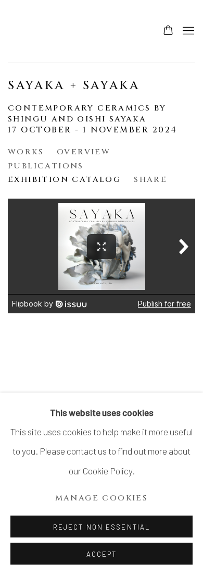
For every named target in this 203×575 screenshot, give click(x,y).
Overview (83, 151)
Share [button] (150, 179)
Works (26, 151)
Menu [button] (187, 31)
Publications (46, 166)
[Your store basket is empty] (168, 31)
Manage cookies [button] (101, 498)
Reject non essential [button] (101, 527)
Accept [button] (101, 554)
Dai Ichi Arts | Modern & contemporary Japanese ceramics (39, 31)
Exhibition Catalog (64, 179)
